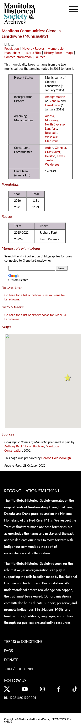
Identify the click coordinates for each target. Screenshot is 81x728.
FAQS (8, 651)
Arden (49, 148)
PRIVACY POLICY (61, 719)
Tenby (49, 160)
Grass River (52, 152)
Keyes (61, 156)
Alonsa (49, 116)
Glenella (54, 101)
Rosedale (51, 133)
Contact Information (18, 57)
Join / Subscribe (19, 669)
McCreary (51, 120)
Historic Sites (32, 53)
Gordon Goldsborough (56, 458)
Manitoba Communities (23, 31)
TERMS (8, 722)
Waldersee (52, 164)
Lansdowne (52, 105)
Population (11, 49)
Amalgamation (55, 97)
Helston (50, 156)
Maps (69, 53)
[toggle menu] (73, 8)
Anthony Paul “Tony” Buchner (24, 446)
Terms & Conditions (23, 642)
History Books (53, 53)
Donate (11, 660)
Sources (40, 57)
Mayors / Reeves (33, 49)
